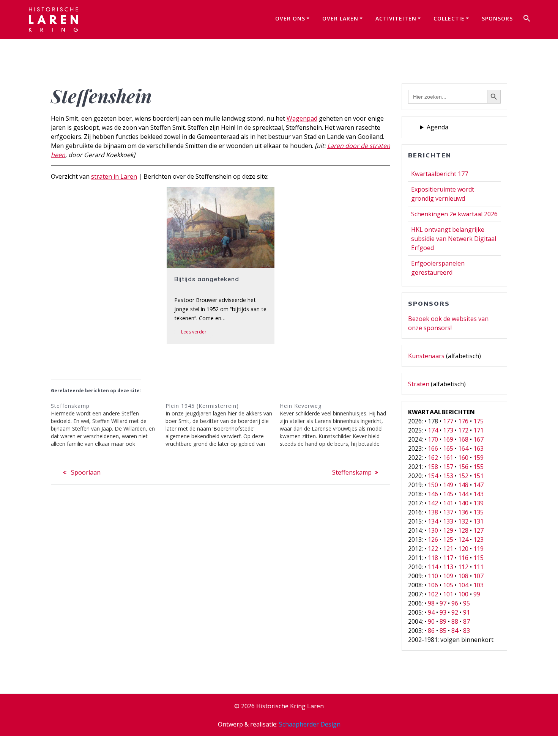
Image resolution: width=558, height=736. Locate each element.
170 (433, 439)
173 (448, 430)
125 (448, 539)
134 (433, 521)
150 (433, 485)
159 (478, 457)
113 (448, 567)
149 (448, 485)
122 (433, 548)
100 (463, 594)
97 (443, 603)
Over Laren (340, 18)
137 (448, 512)
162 (433, 457)
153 (448, 476)
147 (478, 485)
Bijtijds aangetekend (206, 279)
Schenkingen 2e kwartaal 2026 (454, 214)
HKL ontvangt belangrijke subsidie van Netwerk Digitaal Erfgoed (453, 238)
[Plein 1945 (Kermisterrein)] (223, 425)
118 (433, 558)
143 (478, 494)
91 (466, 612)
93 (443, 612)
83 (466, 630)
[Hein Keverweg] (337, 425)
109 (448, 576)
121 (448, 548)
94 (431, 612)
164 (463, 448)
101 (448, 594)
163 (478, 448)
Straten (418, 384)
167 (478, 439)
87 (466, 621)
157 (448, 466)
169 (448, 439)
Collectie (449, 18)
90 (431, 621)
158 (433, 466)
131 (478, 521)
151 (478, 476)
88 (454, 621)
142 (433, 503)
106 (433, 585)
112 (463, 567)
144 (463, 494)
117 (448, 558)
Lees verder (193, 332)
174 (433, 430)
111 (478, 567)
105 (448, 585)
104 (463, 585)
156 (463, 466)
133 (448, 521)
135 (478, 512)
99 (476, 594)
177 (448, 421)
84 (454, 630)
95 (466, 603)
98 (431, 603)
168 (463, 439)
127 (478, 530)
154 (433, 476)
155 (478, 466)
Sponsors (497, 18)
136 (463, 512)
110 (433, 576)
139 (478, 503)
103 (478, 585)
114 (433, 567)
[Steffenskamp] (108, 425)
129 (448, 530)
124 (463, 539)
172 (463, 430)
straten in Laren (114, 176)
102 (433, 594)
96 (454, 603)
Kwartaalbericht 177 (439, 174)
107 (478, 576)
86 (431, 630)
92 (454, 612)
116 (463, 558)
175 (478, 421)
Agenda (437, 127)
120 (463, 548)
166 (433, 448)
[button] (527, 19)
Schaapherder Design (309, 724)
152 (463, 476)
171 (478, 430)
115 (478, 558)
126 (433, 539)
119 (478, 548)
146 (433, 494)
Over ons (290, 18)
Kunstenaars (426, 356)
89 (443, 621)
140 (463, 503)
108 (463, 576)
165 (448, 448)
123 (478, 539)
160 (463, 457)
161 (448, 457)
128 (463, 530)
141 (448, 503)
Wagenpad (302, 118)
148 (463, 485)
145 (448, 494)
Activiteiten (395, 18)
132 (463, 521)
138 (433, 512)
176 (463, 421)
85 (443, 630)
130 (433, 530)
